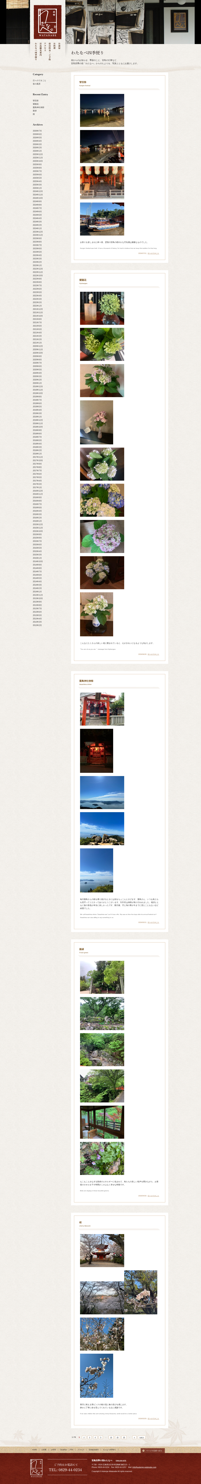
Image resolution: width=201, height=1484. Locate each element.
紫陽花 (36, 104)
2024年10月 (38, 198)
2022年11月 (38, 272)
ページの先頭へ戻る (152, 1449)
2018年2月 (37, 450)
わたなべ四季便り (36, 51)
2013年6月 (37, 612)
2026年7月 (37, 131)
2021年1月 (37, 343)
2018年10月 (38, 427)
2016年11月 (38, 494)
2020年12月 (38, 346)
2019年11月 (38, 390)
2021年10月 (38, 316)
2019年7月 (37, 400)
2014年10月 (38, 561)
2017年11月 (38, 457)
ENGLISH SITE (121, 1460)
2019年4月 (37, 410)
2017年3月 (37, 484)
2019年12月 (38, 386)
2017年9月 (37, 464)
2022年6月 (37, 289)
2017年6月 (37, 474)
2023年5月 (37, 252)
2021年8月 (37, 319)
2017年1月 (37, 487)
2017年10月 (38, 460)
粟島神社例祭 (38, 107)
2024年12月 (38, 191)
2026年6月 (37, 134)
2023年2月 (37, 262)
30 (124, 1437)
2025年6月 (37, 174)
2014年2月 (37, 588)
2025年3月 (37, 185)
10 (111, 1437)
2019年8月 (37, 397)
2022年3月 (37, 299)
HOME (34, 1450)
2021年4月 (37, 333)
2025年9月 (37, 164)
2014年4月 (37, 581)
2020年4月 (37, 373)
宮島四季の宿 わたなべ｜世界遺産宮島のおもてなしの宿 (48, 22)
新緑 (35, 111)
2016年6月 (37, 507)
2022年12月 (38, 269)
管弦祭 (36, 101)
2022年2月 (37, 302)
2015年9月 (37, 534)
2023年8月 (37, 242)
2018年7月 (37, 437)
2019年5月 (37, 406)
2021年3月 (37, 336)
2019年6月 (37, 403)
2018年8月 (37, 433)
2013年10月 (38, 598)
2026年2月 (37, 147)
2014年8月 (37, 568)
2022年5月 (37, 292)
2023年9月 (37, 238)
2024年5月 (37, 215)
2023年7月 (37, 245)
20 (117, 1437)
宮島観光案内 (40, 51)
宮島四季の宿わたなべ (36, 1468)
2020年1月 (37, 383)
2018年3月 (37, 447)
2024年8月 (37, 205)
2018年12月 (38, 420)
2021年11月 (38, 312)
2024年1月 (37, 228)
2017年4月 (37, 481)
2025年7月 (37, 171)
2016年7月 (37, 504)
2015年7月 (37, 541)
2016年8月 (37, 501)
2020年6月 (37, 366)
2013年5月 (37, 615)
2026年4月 (37, 141)
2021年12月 (38, 309)
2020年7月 (37, 363)
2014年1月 (37, 592)
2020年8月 (37, 360)
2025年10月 (38, 161)
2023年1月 (37, 265)
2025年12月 (38, 154)
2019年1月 (37, 417)
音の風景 (36, 84)
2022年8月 (37, 282)
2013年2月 (37, 625)
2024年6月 (37, 211)
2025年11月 (38, 158)
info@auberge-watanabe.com (144, 1467)
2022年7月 (37, 285)
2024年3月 (37, 222)
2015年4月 (37, 551)
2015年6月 (37, 544)
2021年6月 (37, 326)
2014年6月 (37, 575)
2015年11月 (38, 528)
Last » (141, 1437)
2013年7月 (37, 608)
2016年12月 (38, 491)
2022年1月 (37, 306)
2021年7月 (37, 322)
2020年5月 (37, 370)
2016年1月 (37, 521)
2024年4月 (37, 218)
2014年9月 (37, 565)
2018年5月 (37, 440)
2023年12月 (38, 232)
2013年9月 (37, 602)
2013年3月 (37, 622)
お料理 (54, 51)
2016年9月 (37, 497)
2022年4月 (37, 296)
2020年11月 (38, 349)
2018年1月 (37, 454)
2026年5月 (37, 137)
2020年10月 (38, 353)
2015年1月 (37, 558)
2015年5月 (37, 548)
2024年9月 (37, 201)
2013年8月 (37, 605)
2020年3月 (37, 376)
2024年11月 (38, 195)
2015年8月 (37, 538)
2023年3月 (37, 259)
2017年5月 (37, 477)
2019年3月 (37, 413)
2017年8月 (37, 467)
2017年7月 (37, 470)
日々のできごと (39, 80)
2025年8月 (37, 168)
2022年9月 (37, 279)
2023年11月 (38, 235)
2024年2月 (37, 225)
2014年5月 (37, 578)
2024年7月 (37, 208)
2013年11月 (38, 595)
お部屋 (59, 51)
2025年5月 (37, 178)
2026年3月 (37, 144)
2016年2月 (37, 518)
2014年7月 (37, 571)
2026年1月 (37, 151)
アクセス (45, 51)
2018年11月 (38, 423)
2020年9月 (37, 356)
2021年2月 (37, 339)
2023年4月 (37, 255)
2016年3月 (37, 514)
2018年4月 (37, 444)
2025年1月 (37, 188)
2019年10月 (38, 393)
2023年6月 (37, 248)
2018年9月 (37, 430)
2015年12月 (38, 524)
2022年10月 (38, 275)
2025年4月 (37, 181)
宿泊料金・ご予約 (49, 51)
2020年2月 (37, 380)
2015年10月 (38, 531)
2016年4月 (37, 511)
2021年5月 (37, 329)
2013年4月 (37, 619)
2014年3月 (37, 585)
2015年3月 (37, 555)
